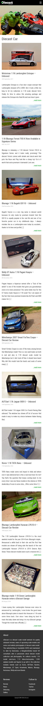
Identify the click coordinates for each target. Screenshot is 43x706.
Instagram (32, 690)
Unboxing (6, 690)
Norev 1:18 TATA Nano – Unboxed (16, 463)
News (5, 687)
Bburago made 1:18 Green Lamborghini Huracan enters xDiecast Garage (18, 597)
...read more (37, 100)
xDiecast (7, 3)
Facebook (32, 684)
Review (5, 684)
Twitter (31, 687)
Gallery (5, 692)
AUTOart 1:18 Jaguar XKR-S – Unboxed (19, 401)
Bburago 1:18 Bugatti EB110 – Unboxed (19, 203)
